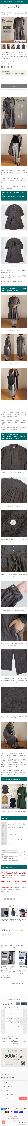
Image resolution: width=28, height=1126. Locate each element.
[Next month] (25, 1003)
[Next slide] (26, 46)
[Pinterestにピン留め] (13, 899)
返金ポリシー (17, 1116)
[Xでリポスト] (8, 899)
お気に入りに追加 (14, 91)
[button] (3, 46)
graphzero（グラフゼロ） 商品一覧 (14, 984)
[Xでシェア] (2, 899)
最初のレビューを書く (19, 930)
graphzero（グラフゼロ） (7, 61)
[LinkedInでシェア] (11, 899)
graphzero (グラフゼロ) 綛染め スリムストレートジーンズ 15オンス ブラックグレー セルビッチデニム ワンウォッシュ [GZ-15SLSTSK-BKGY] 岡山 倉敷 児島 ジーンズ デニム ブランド (8, 970)
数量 (2, 78)
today (17, 1004)
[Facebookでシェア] (5, 899)
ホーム (2, 11)
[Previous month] (22, 1003)
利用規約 (10, 1116)
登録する (23, 1098)
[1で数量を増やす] (14, 81)
